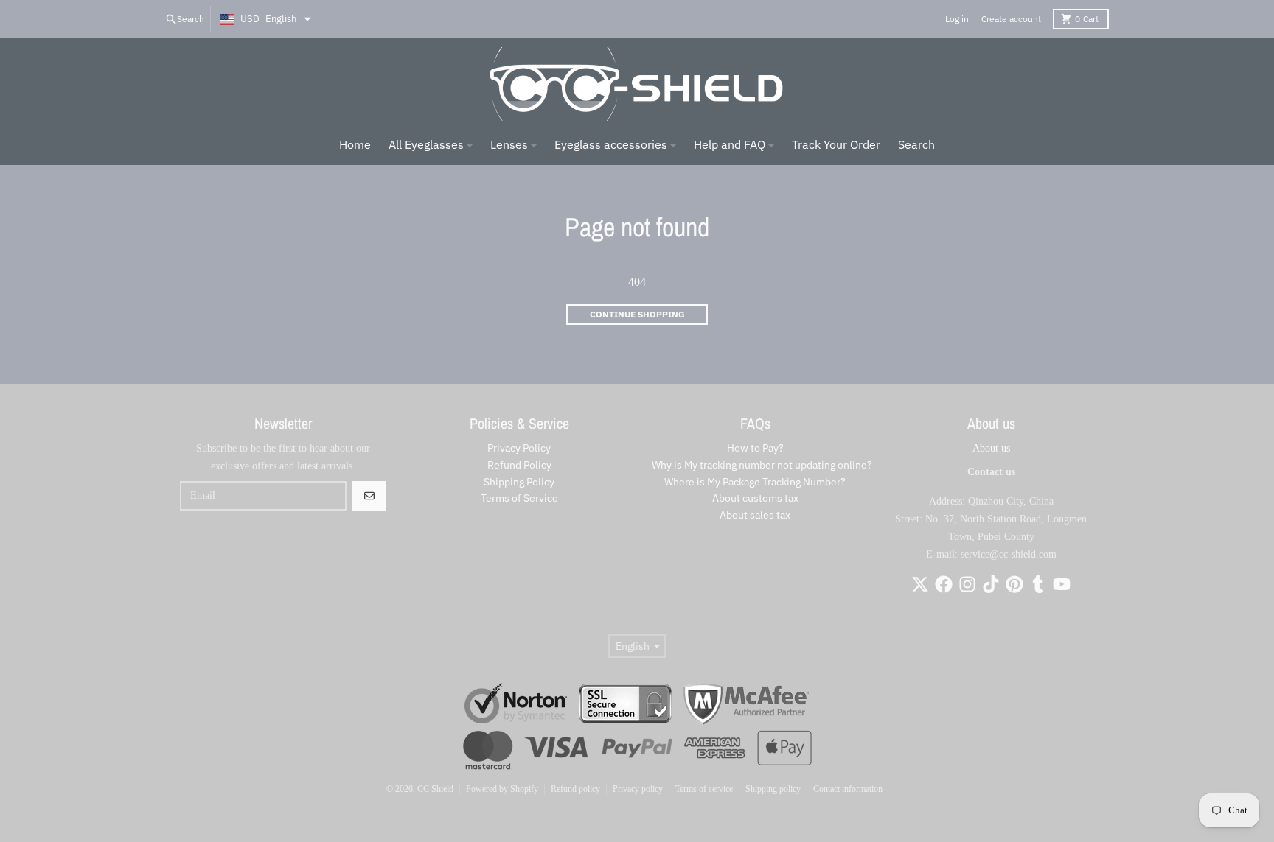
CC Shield (435, 789)
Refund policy (575, 789)
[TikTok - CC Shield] (991, 584)
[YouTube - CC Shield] (1062, 584)
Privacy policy (638, 789)
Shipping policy (773, 789)
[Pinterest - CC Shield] (1014, 584)
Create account (1011, 18)
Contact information (848, 789)
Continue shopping (637, 314)
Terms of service (704, 789)
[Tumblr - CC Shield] (1038, 584)
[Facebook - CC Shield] (944, 584)
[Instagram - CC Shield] (967, 584)
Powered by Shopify (502, 789)
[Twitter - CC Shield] (920, 584)
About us (991, 448)
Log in (957, 18)
